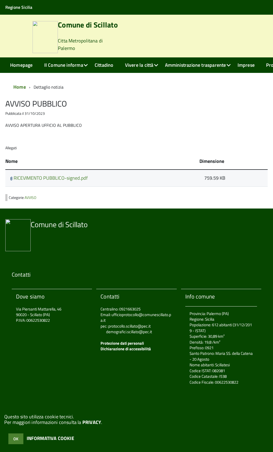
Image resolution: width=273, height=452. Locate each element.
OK (15, 439)
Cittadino (104, 65)
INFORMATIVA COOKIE (50, 438)
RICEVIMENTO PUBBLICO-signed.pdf (50, 178)
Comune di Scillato (88, 36)
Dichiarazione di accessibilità (126, 349)
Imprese (246, 65)
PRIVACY (91, 422)
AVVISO (30, 198)
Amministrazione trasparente (195, 65)
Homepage (21, 65)
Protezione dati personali (122, 343)
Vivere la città (139, 65)
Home (19, 87)
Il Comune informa (63, 65)
